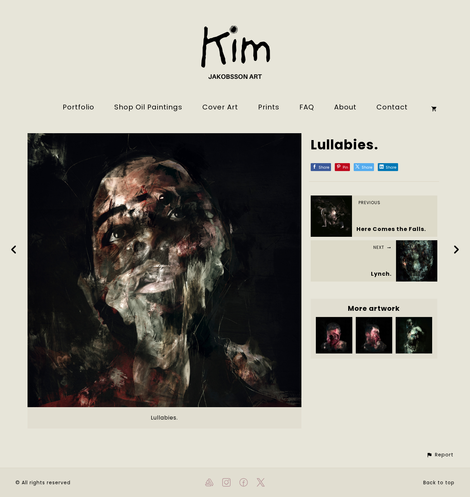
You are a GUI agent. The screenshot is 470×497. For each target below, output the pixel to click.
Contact (392, 107)
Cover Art (220, 107)
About (345, 107)
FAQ (306, 107)
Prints (268, 107)
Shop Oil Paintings (148, 107)
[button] (440, 455)
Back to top (439, 482)
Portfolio (78, 107)
